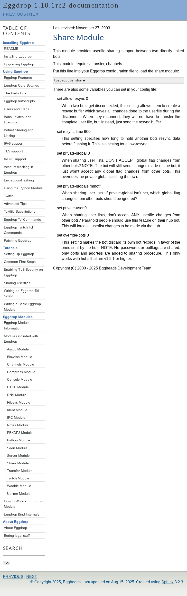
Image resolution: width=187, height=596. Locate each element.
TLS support (13, 151)
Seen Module (17, 448)
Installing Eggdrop (18, 56)
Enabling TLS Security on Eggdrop (23, 272)
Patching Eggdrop (17, 240)
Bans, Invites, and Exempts (17, 119)
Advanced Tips (15, 204)
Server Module (18, 455)
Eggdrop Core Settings (21, 85)
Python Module (18, 440)
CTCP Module (18, 387)
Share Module (18, 463)
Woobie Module (19, 486)
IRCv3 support (15, 159)
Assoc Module (18, 349)
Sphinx (167, 582)
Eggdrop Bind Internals (21, 514)
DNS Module (17, 395)
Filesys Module (18, 402)
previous (15, 14)
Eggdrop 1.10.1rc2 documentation (61, 5)
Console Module (19, 379)
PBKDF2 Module (20, 433)
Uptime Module (18, 494)
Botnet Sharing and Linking (19, 132)
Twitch (9, 196)
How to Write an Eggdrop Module (23, 503)
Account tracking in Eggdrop (18, 169)
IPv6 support (13, 143)
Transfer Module (19, 471)
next (35, 14)
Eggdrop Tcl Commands (22, 219)
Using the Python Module (23, 188)
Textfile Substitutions (19, 211)
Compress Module (21, 372)
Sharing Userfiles (17, 283)
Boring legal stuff (17, 535)
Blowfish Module (19, 357)
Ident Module (17, 410)
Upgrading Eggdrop (19, 64)
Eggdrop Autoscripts (19, 101)
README (11, 48)
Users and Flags (16, 109)
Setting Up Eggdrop (19, 254)
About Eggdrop (15, 528)
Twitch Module (18, 478)
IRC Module (16, 417)
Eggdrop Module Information (16, 325)
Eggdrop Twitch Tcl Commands (18, 230)
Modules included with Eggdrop (21, 338)
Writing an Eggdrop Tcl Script (21, 293)
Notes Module (17, 425)
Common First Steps (20, 262)
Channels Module (20, 364)
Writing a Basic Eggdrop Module (22, 306)
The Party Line (15, 93)
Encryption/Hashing (19, 180)
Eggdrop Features (18, 77)
